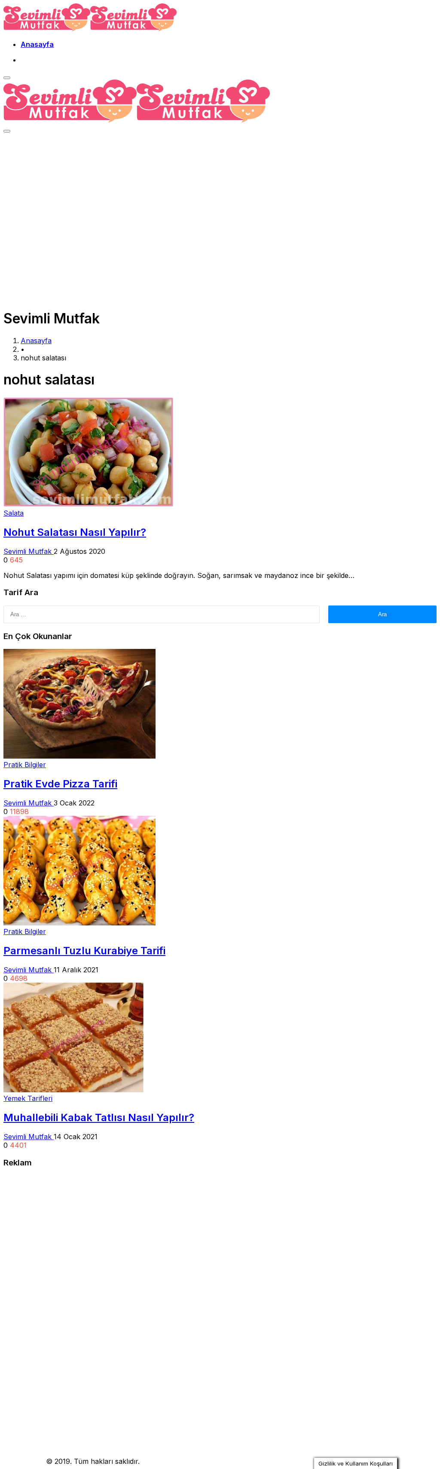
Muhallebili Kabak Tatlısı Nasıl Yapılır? (98, 1117)
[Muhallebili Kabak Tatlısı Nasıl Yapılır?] (73, 1089)
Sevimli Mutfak (28, 551)
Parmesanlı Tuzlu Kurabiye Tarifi (84, 950)
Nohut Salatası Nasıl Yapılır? (74, 532)
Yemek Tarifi (23, 1461)
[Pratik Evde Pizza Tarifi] (79, 756)
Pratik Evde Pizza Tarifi (60, 784)
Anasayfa (37, 44)
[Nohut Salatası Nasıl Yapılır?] (88, 504)
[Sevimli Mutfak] (90, 29)
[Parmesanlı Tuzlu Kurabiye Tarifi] (79, 923)
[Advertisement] (220, 201)
